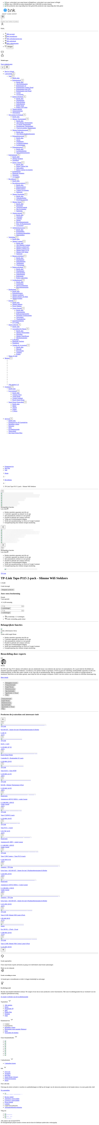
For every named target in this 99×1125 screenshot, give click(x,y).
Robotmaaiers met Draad (23, 91)
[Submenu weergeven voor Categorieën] (13, 73)
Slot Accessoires (21, 209)
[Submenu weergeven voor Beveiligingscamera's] (26, 183)
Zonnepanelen (20, 312)
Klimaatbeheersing (18, 136)
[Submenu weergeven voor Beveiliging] (17, 179)
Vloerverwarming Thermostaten (26, 128)
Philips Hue (8, 1012)
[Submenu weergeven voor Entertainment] (18, 155)
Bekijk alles (16, 78)
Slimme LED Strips (22, 252)
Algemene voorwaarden (12, 1098)
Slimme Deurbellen (18, 194)
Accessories (19, 94)
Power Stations (17, 306)
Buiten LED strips (21, 107)
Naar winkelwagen (6, 64)
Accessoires (16, 177)
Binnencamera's (21, 187)
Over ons (7, 1072)
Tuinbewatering (17, 109)
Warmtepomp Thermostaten (24, 126)
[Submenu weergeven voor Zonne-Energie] (23, 308)
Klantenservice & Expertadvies (18, 422)
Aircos (18, 140)
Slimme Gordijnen (18, 295)
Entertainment (13, 155)
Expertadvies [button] (9, 1026)
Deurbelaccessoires (22, 200)
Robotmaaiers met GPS (23, 89)
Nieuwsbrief (12, 431)
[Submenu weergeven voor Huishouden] (17, 289)
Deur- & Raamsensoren (23, 224)
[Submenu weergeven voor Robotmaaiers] (22, 80)
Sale (6, 470)
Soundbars (15, 160)
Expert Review (6, 700)
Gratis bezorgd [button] (5, 586)
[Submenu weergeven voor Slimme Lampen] (24, 241)
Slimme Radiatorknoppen (20, 130)
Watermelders (20, 235)
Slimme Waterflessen (22, 336)
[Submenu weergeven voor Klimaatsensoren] (24, 147)
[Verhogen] (23, 606)
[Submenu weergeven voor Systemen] (12, 387)
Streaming (15, 175)
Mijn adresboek (11, 41)
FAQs (3, 709)
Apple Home (16, 396)
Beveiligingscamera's (18, 183)
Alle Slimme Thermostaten (24, 123)
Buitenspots (19, 276)
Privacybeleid (9, 1102)
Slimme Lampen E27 (22, 247)
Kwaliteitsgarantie (14, 429)
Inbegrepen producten (8, 589)
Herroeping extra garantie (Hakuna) (15, 1029)
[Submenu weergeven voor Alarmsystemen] (23, 213)
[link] (6, 473)
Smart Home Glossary (11, 1077)
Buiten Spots (20, 105)
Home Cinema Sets (22, 166)
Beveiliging (12, 179)
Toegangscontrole (21, 207)
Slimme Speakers (17, 158)
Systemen (8, 387)
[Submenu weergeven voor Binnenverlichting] (24, 256)
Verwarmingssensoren (23, 153)
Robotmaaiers (16, 80)
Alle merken (8, 1005)
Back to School (9, 71)
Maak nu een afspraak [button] (7, 968)
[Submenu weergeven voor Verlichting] (16, 237)
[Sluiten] (7, 67)
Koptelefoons (16, 171)
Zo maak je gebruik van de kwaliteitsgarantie (14, 997)
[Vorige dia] (3, 527)
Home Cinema (16, 162)
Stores (6, 1080)
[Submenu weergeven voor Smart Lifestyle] (19, 324)
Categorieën (8, 74)
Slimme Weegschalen (22, 332)
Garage (18, 93)
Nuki (6, 1015)
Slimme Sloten (16, 202)
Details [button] (3, 597)
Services (7, 419)
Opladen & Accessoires (19, 345)
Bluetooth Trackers (18, 341)
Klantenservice (9, 466)
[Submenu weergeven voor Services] (11, 418)
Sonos (6, 1007)
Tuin (10, 76)
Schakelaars (19, 284)
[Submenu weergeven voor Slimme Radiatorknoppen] (29, 130)
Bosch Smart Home (18, 400)
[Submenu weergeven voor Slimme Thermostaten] (27, 119)
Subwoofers (20, 168)
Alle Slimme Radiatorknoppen (25, 134)
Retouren (11, 426)
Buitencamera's (21, 188)
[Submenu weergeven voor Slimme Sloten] (22, 202)
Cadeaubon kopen (10, 1063)
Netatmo (7, 1014)
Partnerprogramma (10, 1078)
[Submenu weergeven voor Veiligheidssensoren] (26, 227)
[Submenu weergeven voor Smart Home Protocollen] (25, 402)
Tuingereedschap (17, 111)
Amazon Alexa (17, 395)
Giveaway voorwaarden (12, 1100)
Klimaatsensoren (17, 147)
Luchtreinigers (20, 145)
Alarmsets (19, 217)
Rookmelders (20, 231)
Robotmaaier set (21, 86)
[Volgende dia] (3, 545)
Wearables (19, 334)
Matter (14, 406)
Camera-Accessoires (22, 190)
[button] (49, 36)
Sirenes (18, 220)
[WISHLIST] (49, 52)
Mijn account (11, 34)
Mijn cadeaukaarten (13, 43)
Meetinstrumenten (21, 338)
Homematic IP (9, 1008)
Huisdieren (15, 343)
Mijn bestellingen (12, 36)
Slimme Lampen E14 (22, 248)
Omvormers (19, 317)
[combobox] (10, 22)
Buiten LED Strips (22, 278)
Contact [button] (7, 1024)
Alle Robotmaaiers (22, 84)
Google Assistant (17, 398)
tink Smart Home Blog (15, 433)
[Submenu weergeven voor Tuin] (12, 76)
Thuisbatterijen (20, 319)
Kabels (18, 354)
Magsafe (18, 349)
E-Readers (15, 339)
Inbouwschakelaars (22, 285)
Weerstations (16, 112)
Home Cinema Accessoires (24, 170)
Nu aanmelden (5, 1090)
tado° (6, 1010)
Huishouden (12, 289)
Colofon (7, 1104)
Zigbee (14, 409)
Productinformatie (6, 698)
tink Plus (7, 468)
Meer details (4, 677)
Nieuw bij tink (13, 356)
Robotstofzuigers (17, 293)
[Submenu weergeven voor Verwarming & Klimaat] (24, 115)
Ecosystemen (13, 391)
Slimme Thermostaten (19, 119)
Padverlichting (20, 102)
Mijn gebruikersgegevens (14, 39)
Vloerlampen (20, 265)
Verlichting (12, 237)
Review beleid (9, 1097)
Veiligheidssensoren (18, 228)
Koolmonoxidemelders (23, 233)
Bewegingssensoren (22, 222)
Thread (14, 407)
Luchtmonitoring (21, 151)
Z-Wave (14, 411)
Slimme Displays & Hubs (20, 297)
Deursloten (19, 205)
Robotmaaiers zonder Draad (24, 87)
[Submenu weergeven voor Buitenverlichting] (24, 96)
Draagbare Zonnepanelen (24, 315)
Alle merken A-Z (14, 384)
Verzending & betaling (11, 1032)
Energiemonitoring (18, 321)
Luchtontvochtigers (22, 143)
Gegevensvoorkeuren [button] (11, 1105)
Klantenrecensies (6, 702)
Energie (11, 300)
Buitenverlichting (17, 97)
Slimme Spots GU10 (22, 250)
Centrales (19, 218)
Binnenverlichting (17, 256)
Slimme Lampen (17, 241)
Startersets (19, 192)
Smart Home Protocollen (16, 402)
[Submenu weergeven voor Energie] (14, 300)
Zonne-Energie (17, 308)
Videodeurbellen (21, 198)
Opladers (19, 352)
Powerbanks (20, 351)
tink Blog (7, 1075)
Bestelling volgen (14, 424)
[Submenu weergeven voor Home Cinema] (22, 162)
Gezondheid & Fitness (19, 329)
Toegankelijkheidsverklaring (13, 1107)
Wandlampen (20, 100)
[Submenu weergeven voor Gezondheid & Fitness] (27, 329)
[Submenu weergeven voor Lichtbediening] (23, 280)
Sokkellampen (20, 104)
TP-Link (3, 573)
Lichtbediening (17, 280)
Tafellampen (20, 263)
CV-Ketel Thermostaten (23, 124)
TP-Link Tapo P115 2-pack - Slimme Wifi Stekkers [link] (20, 486)
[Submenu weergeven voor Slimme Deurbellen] (25, 194)
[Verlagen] (2, 606)
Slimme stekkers (17, 304)
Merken (7, 358)
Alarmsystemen (17, 213)
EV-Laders (15, 322)
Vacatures (8, 1073)
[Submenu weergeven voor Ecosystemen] (18, 391)
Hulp (10, 427)
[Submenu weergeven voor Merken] (10, 358)
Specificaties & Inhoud (8, 707)
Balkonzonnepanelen (22, 314)
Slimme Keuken (17, 298)
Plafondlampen (20, 261)
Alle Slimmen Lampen (23, 245)
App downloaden (6, 705)
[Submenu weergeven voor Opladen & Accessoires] (28, 345)
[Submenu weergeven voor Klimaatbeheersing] (25, 136)
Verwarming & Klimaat (16, 115)
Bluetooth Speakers (18, 173)
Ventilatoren (20, 141)
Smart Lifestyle (13, 325)
